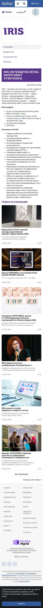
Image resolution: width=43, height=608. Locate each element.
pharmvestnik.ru (24, 581)
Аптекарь (7, 530)
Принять (21, 604)
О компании (8, 47)
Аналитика (8, 516)
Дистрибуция (9, 507)
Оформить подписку (27, 512)
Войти (36, 4)
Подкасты (27, 497)
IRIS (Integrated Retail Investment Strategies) (21, 75)
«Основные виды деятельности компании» (22, 550)
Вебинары (27, 492)
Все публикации (21, 474)
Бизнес (6, 526)
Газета (25, 507)
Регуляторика (9, 492)
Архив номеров (29, 518)
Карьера (7, 511)
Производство (10, 497)
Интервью (27, 502)
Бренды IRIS (8, 52)
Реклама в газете (30, 523)
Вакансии (7, 62)
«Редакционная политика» (21, 552)
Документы (8, 521)
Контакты (27, 532)
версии (18, 118)
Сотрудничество (10, 57)
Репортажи (27, 488)
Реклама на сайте (30, 527)
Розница (7, 502)
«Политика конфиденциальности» (22, 548)
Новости (7, 488)
